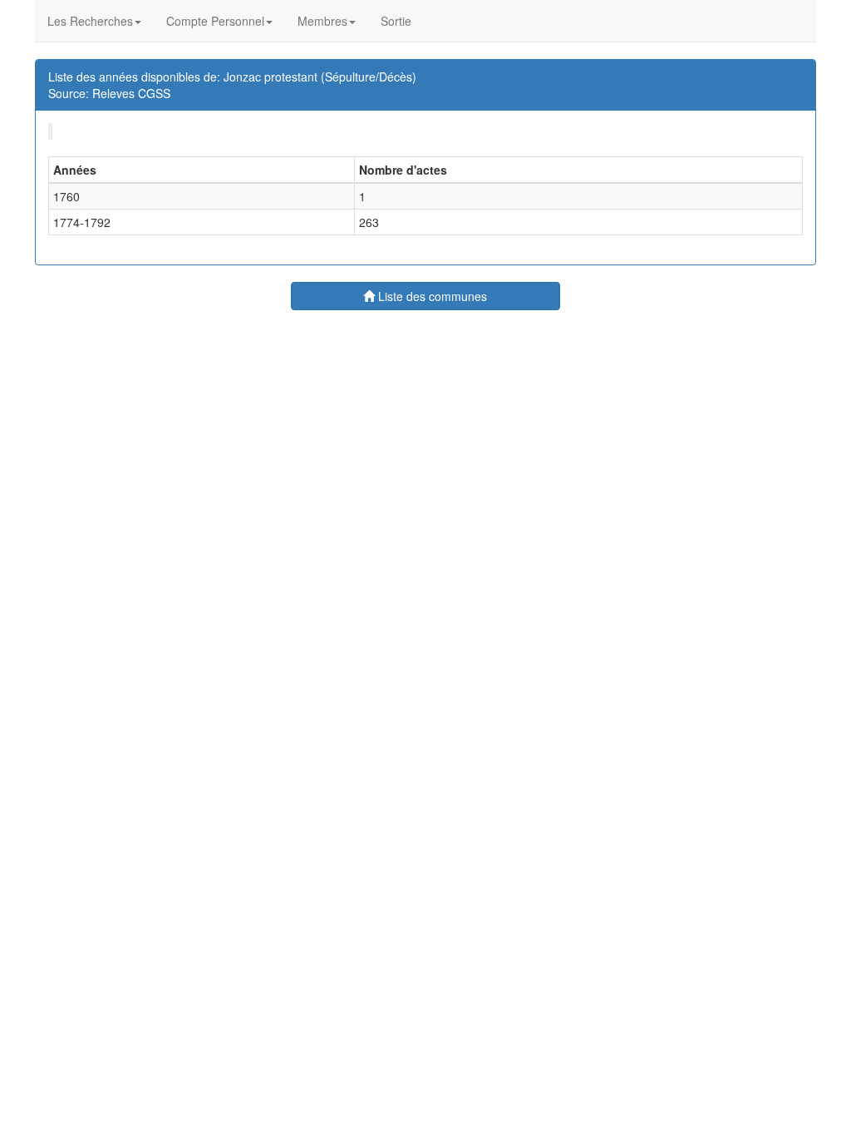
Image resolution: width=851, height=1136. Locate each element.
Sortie (396, 20)
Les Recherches (90, 20)
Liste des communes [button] (431, 296)
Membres (322, 20)
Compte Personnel (215, 20)
